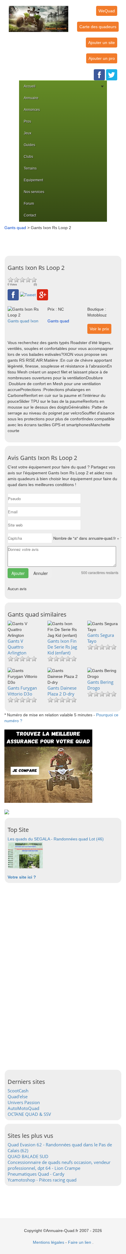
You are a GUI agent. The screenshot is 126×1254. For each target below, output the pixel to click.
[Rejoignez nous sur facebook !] (99, 74)
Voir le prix (99, 328)
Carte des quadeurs (97, 26)
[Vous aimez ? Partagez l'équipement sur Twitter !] (28, 294)
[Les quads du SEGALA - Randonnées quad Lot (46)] (25, 854)
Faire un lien (79, 1242)
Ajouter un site (101, 42)
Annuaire (31, 98)
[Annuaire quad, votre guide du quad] (38, 15)
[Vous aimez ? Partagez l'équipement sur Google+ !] (42, 294)
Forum (29, 204)
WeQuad (106, 11)
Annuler (40, 573)
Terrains (30, 168)
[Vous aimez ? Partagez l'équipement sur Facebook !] (13, 294)
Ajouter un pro (101, 58)
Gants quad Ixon (23, 321)
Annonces (32, 110)
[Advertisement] (64, 240)
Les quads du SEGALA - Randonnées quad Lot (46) (56, 839)
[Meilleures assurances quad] (48, 766)
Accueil (29, 86)
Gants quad (15, 227)
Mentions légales (48, 1242)
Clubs (28, 157)
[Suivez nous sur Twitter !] (111, 74)
